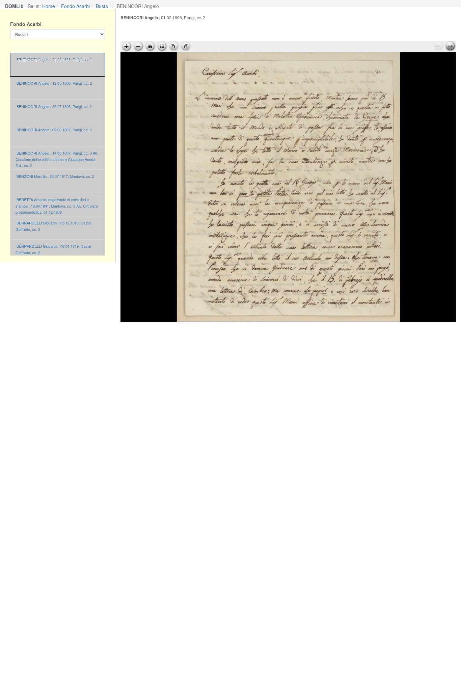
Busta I (103, 6)
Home (48, 6)
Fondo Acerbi (75, 6)
